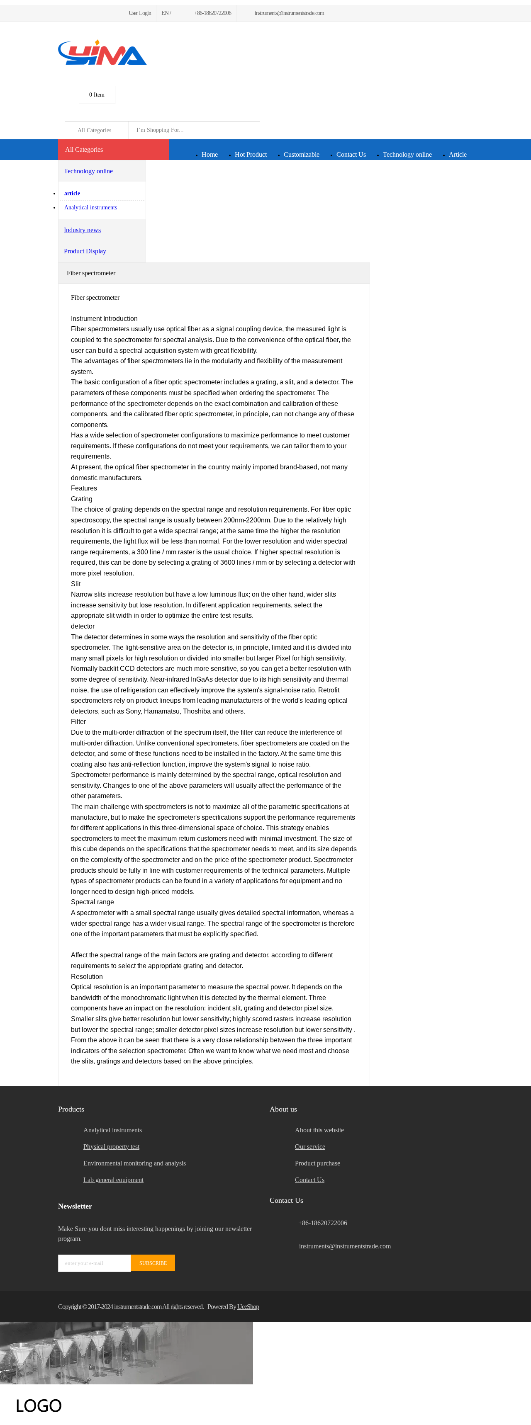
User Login (140, 13)
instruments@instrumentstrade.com (345, 1246)
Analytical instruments (90, 207)
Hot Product (251, 154)
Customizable (301, 154)
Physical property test (111, 1146)
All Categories (84, 149)
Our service (310, 1146)
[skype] (462, 1306)
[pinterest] (90, 13)
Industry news (82, 229)
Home (210, 154)
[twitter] (70, 13)
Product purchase (317, 1163)
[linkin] (110, 13)
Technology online (407, 154)
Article (458, 154)
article (72, 193)
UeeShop (248, 1306)
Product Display (85, 251)
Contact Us (351, 154)
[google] (80, 13)
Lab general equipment (113, 1179)
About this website (319, 1130)
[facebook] (60, 13)
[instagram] (100, 13)
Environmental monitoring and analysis (134, 1163)
